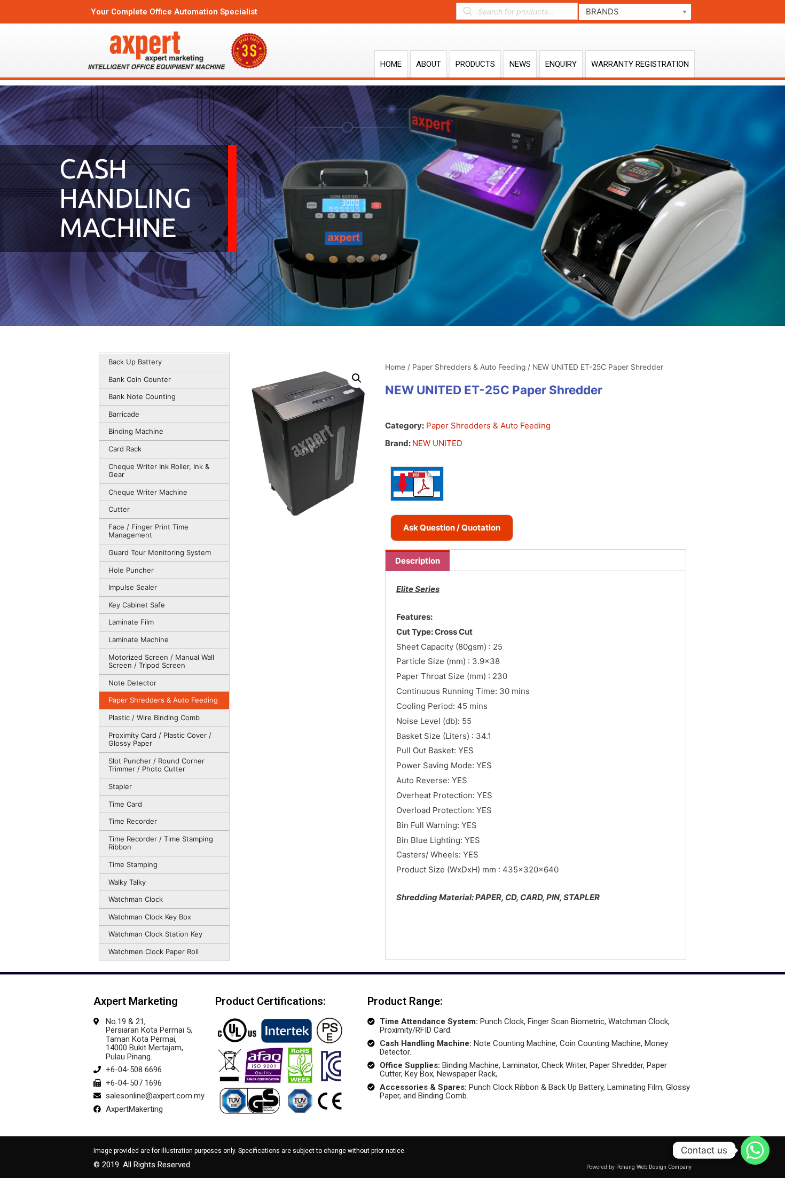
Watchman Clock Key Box (149, 916)
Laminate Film (131, 622)
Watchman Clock (135, 899)
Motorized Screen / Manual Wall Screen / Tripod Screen (161, 661)
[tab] (418, 560)
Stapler (120, 786)
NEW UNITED (437, 443)
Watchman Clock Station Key (155, 934)
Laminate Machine (138, 639)
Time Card (125, 804)
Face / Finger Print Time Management (148, 531)
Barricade (123, 414)
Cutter (119, 509)
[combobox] (635, 12)
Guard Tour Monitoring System (159, 552)
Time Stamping (133, 864)
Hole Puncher (131, 570)
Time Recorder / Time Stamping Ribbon (160, 843)
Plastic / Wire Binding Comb (154, 717)
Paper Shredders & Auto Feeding (163, 700)
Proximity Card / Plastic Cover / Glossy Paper (159, 739)
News (520, 64)
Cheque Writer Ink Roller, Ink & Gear (158, 470)
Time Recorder (132, 821)
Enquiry (561, 64)
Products (475, 64)
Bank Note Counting (142, 396)
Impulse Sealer (132, 587)
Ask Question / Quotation (451, 527)
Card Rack (125, 448)
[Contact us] (755, 1150)
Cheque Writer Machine (147, 492)
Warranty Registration (640, 64)
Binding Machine (135, 431)
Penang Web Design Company (654, 1167)
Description (417, 561)
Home (391, 64)
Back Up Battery (135, 361)
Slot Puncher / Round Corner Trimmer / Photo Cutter (156, 765)
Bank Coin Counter (139, 379)
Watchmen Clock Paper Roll (153, 951)
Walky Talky (127, 882)
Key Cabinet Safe (136, 604)
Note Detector (132, 682)
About (428, 64)
